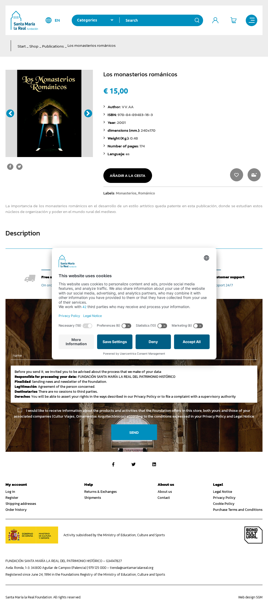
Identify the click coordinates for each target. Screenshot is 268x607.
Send (134, 432)
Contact (164, 497)
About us (165, 491)
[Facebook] (113, 464)
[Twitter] (133, 464)
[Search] (197, 20)
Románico (146, 193)
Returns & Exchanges (100, 491)
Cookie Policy (223, 503)
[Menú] (251, 20)
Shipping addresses (20, 503)
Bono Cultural (253, 535)
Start (22, 46)
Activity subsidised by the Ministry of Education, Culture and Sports (114, 535)
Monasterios (126, 193)
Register (11, 497)
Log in (10, 491)
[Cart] (233, 20)
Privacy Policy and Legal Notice (228, 416)
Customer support (228, 277)
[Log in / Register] (215, 20)
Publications (53, 46)
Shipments (92, 497)
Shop (33, 46)
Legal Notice (222, 491)
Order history (16, 509)
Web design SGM (250, 597)
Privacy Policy (224, 497)
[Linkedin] (154, 464)
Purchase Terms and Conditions (238, 509)
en (57, 20)
